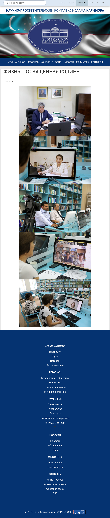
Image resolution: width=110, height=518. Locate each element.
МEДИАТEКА (82, 62)
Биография (55, 351)
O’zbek (62, 3)
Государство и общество (55, 378)
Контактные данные (55, 484)
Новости (69, 62)
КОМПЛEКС (47, 62)
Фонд (58, 62)
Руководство (55, 408)
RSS (55, 493)
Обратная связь (55, 488)
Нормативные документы (55, 418)
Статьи (55, 450)
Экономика (55, 382)
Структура (55, 413)
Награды (55, 360)
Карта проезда (55, 479)
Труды (55, 356)
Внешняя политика (55, 391)
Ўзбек (71, 3)
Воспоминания (55, 365)
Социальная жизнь (55, 387)
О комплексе (55, 404)
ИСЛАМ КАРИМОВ (16, 62)
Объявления (55, 445)
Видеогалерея (55, 467)
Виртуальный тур (55, 422)
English (94, 3)
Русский (82, 3)
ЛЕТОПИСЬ (33, 62)
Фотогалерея (55, 462)
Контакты (97, 62)
